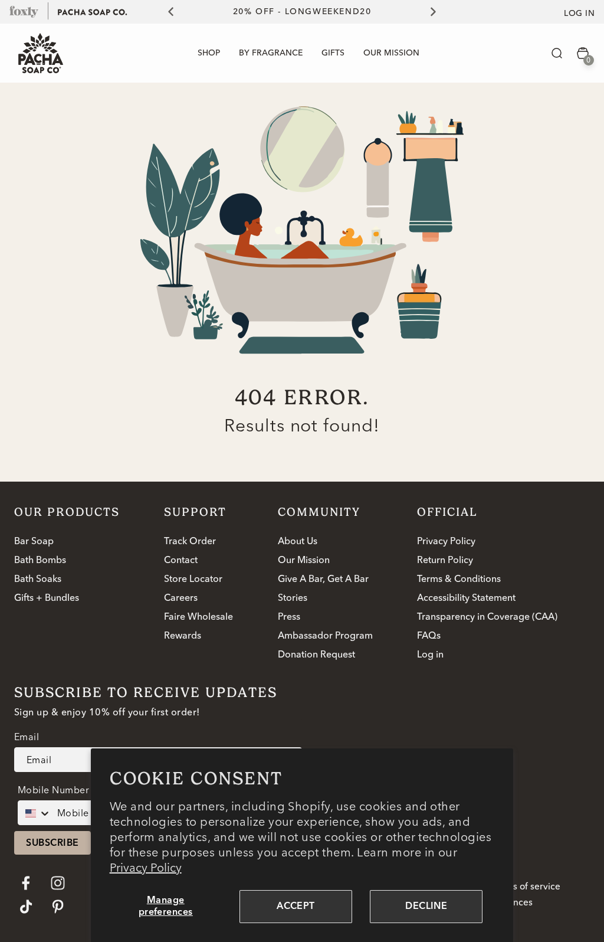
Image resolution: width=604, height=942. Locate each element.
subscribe (52, 843)
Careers (181, 598)
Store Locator (193, 579)
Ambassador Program (325, 636)
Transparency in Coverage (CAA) (487, 617)
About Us (297, 542)
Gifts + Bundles (46, 598)
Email (26, 737)
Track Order (190, 542)
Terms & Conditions (459, 579)
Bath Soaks (37, 579)
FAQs (429, 636)
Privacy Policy (146, 867)
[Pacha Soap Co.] (92, 11)
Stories (292, 598)
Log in (579, 13)
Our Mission (304, 560)
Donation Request (316, 655)
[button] (557, 53)
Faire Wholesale (198, 617)
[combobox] (34, 813)
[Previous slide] (164, 12)
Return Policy (445, 560)
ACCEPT (296, 906)
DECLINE (426, 906)
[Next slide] (440, 12)
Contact (181, 560)
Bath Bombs (40, 560)
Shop (209, 53)
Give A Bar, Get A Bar (323, 579)
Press (289, 617)
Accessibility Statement (466, 598)
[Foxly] (24, 11)
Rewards (182, 636)
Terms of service (525, 887)
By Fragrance (271, 53)
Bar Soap (34, 542)
